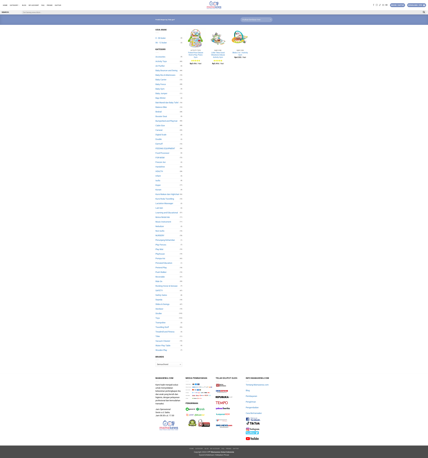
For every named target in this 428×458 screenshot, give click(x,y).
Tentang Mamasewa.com (257, 385)
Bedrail (158, 112)
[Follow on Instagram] (377, 5)
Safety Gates (161, 295)
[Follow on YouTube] (386, 5)
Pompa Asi (160, 258)
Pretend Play (161, 267)
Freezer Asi (160, 162)
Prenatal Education (163, 263)
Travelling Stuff (162, 327)
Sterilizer (159, 309)
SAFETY (159, 290)
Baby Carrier (160, 80)
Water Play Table (162, 345)
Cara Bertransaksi (254, 413)
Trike (157, 336)
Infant (158, 176)
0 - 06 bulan (160, 38)
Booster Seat (161, 116)
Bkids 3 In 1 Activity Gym (240, 54)
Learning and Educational (166, 213)
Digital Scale (160, 135)
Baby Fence (160, 84)
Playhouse (160, 254)
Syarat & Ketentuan (206, 455)
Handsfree (160, 167)
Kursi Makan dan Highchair (167, 194)
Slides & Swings (162, 304)
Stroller (158, 313)
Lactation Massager (164, 203)
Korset (158, 190)
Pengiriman (251, 402)
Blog (24, 5)
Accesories (160, 57)
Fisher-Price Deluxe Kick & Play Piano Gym (195, 55)
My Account (34, 5)
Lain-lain (159, 208)
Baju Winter (160, 98)
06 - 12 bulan (161, 43)
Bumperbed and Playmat (166, 121)
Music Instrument (163, 222)
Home (5, 5)
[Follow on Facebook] (374, 5)
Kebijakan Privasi (222, 455)
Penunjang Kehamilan (165, 240)
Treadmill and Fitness (164, 332)
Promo (49, 5)
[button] (416, 5)
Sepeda (158, 300)
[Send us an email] (383, 5)
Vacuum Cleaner (162, 341)
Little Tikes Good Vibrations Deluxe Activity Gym (218, 55)
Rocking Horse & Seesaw (166, 286)
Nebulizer (159, 226)
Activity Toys (161, 61)
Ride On (158, 281)
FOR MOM (160, 158)
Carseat (159, 130)
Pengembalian (252, 407)
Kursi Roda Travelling (164, 199)
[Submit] (424, 12)
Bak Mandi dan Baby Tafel (166, 102)
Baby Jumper (161, 93)
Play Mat (159, 249)
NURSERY (159, 235)
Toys (157, 318)
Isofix (157, 180)
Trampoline (160, 323)
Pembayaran (251, 396)
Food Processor (162, 153)
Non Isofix (159, 231)
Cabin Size (160, 125)
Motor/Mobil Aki (162, 217)
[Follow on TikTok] (380, 5)
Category (14, 5)
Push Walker (161, 272)
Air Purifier (160, 66)
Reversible (160, 277)
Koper (158, 185)
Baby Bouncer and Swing (166, 70)
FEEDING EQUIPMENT (165, 148)
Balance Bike (161, 107)
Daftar (58, 5)
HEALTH (159, 171)
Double (158, 139)
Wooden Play (161, 350)
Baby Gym (160, 89)
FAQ (42, 5)
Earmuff (159, 144)
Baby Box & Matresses (165, 75)
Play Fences (160, 245)
